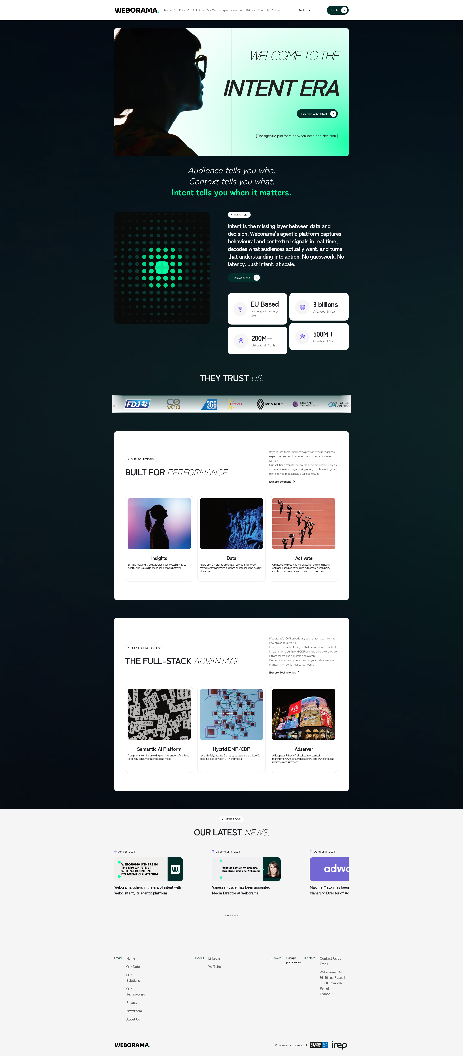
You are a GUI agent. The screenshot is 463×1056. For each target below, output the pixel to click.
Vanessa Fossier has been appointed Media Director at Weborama (116, 890)
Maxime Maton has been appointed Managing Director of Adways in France (215, 890)
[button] (305, 10)
